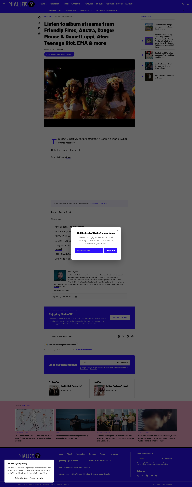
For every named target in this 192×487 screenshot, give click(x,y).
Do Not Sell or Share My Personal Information (29, 478)
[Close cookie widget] (51, 462)
